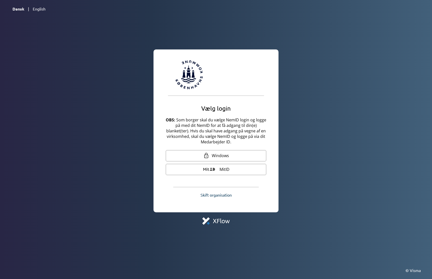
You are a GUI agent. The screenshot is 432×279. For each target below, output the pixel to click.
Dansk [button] (18, 8)
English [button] (39, 8)
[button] (216, 194)
